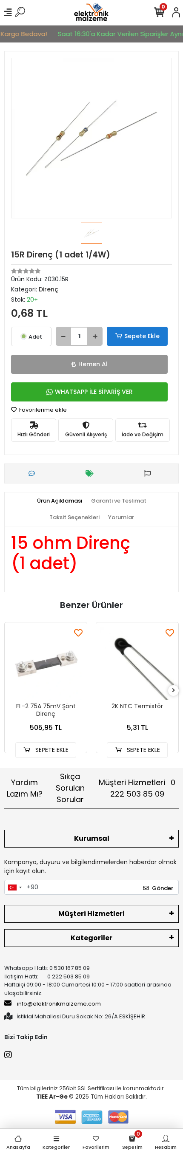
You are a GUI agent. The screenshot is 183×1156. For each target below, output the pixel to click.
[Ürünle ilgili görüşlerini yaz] (33, 473)
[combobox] (14, 887)
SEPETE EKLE (51, 750)
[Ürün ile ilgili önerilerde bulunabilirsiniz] (149, 473)
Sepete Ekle (142, 336)
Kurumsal (91, 838)
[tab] (60, 500)
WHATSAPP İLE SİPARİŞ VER (94, 391)
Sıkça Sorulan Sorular (70, 788)
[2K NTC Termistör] (137, 663)
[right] (173, 690)
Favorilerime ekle (42, 410)
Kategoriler (91, 938)
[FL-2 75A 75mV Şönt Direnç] (46, 663)
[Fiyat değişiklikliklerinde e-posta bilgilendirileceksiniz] (91, 473)
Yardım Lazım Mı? (25, 788)
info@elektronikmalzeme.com (59, 1004)
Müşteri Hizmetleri (137, 788)
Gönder (162, 888)
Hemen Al (93, 364)
